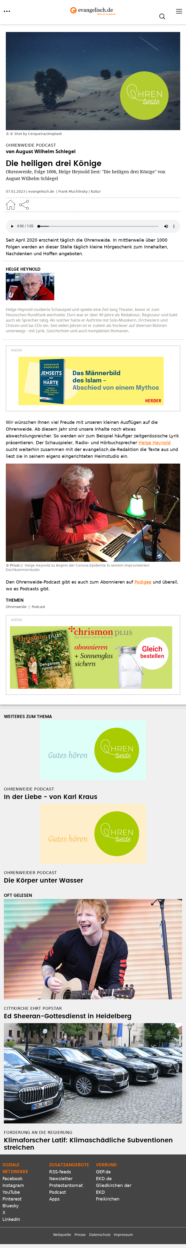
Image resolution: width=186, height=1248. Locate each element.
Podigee (142, 582)
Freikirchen (107, 1198)
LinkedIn (11, 1219)
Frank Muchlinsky (73, 191)
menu (7, 11)
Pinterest (12, 1198)
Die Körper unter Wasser (43, 880)
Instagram (13, 1185)
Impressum (123, 1235)
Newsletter (60, 1178)
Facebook (12, 1178)
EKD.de (104, 1178)
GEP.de (103, 1171)
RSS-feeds (60, 1171)
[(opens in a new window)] (91, 381)
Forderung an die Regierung (38, 1132)
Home (11, 205)
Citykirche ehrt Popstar (33, 1008)
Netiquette (62, 1235)
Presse (80, 1235)
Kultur (96, 191)
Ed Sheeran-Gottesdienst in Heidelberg (68, 1016)
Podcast (38, 607)
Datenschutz (99, 1235)
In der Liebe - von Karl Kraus (50, 797)
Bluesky (10, 1205)
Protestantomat (66, 1185)
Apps (54, 1198)
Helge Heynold (154, 442)
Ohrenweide (16, 607)
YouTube (11, 1192)
